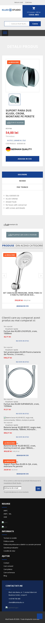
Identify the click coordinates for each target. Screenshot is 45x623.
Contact (6, 563)
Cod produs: (11, 144)
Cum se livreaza (9, 572)
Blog (5, 576)
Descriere (22, 174)
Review (22, 181)
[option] (15, 99)
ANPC (6, 511)
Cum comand (8, 566)
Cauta (35, 23)
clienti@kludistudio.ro (16, 602)
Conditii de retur (9, 551)
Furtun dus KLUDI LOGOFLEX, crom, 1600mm (20, 332)
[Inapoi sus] (39, 617)
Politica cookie (9, 541)
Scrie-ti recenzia (17, 122)
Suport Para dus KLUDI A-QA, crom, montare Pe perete (20, 465)
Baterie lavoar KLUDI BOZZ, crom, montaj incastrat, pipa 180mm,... (20, 446)
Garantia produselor (11, 548)
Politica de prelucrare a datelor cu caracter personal (22, 544)
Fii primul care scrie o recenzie (24, 234)
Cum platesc (8, 569)
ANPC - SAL (7, 514)
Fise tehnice (22, 187)
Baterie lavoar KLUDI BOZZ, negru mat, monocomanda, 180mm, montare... (22, 428)
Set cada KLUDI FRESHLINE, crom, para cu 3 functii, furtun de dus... (22, 294)
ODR (5, 517)
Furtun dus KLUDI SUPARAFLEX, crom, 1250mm (21, 405)
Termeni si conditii (10, 538)
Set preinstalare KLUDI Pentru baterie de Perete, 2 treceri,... (22, 353)
